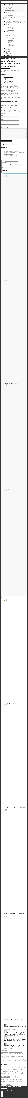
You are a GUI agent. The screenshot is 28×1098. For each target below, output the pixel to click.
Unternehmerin (20, 1060)
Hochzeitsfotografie (10, 1057)
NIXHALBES (4, 1088)
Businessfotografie (4, 1053)
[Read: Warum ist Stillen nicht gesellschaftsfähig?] (5, 385)
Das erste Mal (7, 150)
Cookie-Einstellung (9, 15)
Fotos (11, 1056)
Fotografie (3, 1056)
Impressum (8, 12)
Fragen (13, 1056)
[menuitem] (15, 12)
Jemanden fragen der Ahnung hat (12, 151)
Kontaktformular (8, 1059)
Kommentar (4, 127)
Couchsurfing (3, 1054)
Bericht (17, 1052)
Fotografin (7, 1056)
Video (24, 1060)
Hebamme (21, 1056)
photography (3, 1060)
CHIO (22, 1053)
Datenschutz (8, 13)
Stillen (12, 1060)
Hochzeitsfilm (4, 1057)
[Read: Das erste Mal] (5, 176)
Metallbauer (14, 1059)
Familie (14, 1054)
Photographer (23, 1059)
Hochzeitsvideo (17, 1057)
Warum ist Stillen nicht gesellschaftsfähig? (14, 152)
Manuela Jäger (4, 71)
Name (3, 115)
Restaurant (8, 1060)
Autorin (14, 1052)
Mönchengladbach (8, 154)
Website (3, 123)
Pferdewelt (19, 1059)
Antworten (11, 1052)
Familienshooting (19, 1054)
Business (20, 1052)
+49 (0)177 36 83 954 (9, 17)
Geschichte (17, 1056)
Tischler (14, 1060)
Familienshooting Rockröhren (11, 155)
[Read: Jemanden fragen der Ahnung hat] (5, 491)
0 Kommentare (14, 70)
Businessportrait (12, 1053)
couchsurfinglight (10, 1054)
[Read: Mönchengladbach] (5, 280)
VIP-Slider (9, 1085)
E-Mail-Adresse (5, 119)
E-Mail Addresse (6, 165)
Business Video (18, 1053)
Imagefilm (3, 1059)
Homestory (23, 1057)
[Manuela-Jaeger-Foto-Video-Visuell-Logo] (8, 19)
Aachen (2, 1052)
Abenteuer (6, 1052)
